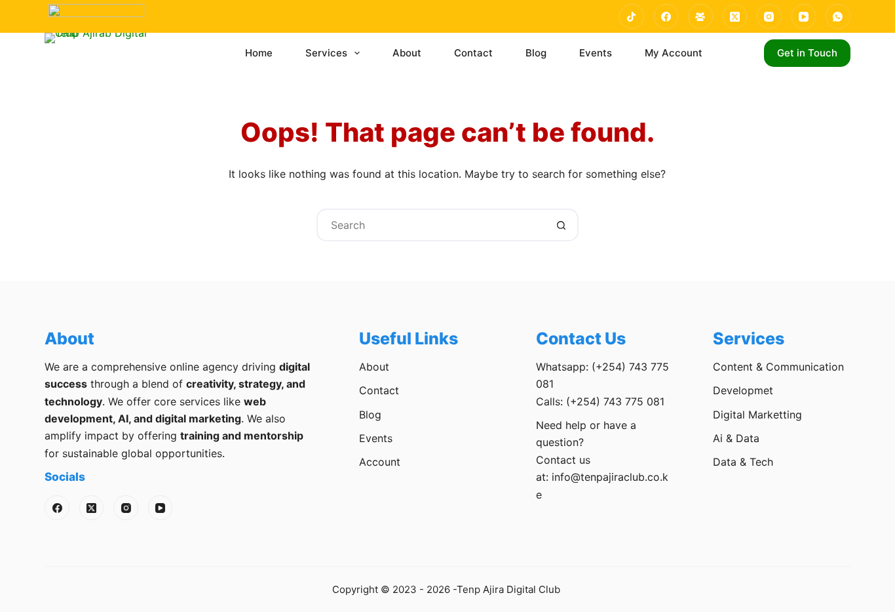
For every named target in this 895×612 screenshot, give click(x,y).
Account (379, 461)
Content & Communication (778, 366)
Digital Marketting (757, 414)
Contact (473, 53)
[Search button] (562, 225)
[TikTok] (631, 16)
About (406, 53)
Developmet (743, 390)
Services (326, 53)
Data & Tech (743, 461)
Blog (535, 53)
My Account (673, 53)
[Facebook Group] (700, 16)
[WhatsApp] (838, 16)
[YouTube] (803, 16)
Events (595, 53)
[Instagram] (769, 16)
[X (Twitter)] (735, 16)
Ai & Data (736, 438)
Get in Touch (807, 53)
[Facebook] (666, 16)
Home (259, 53)
